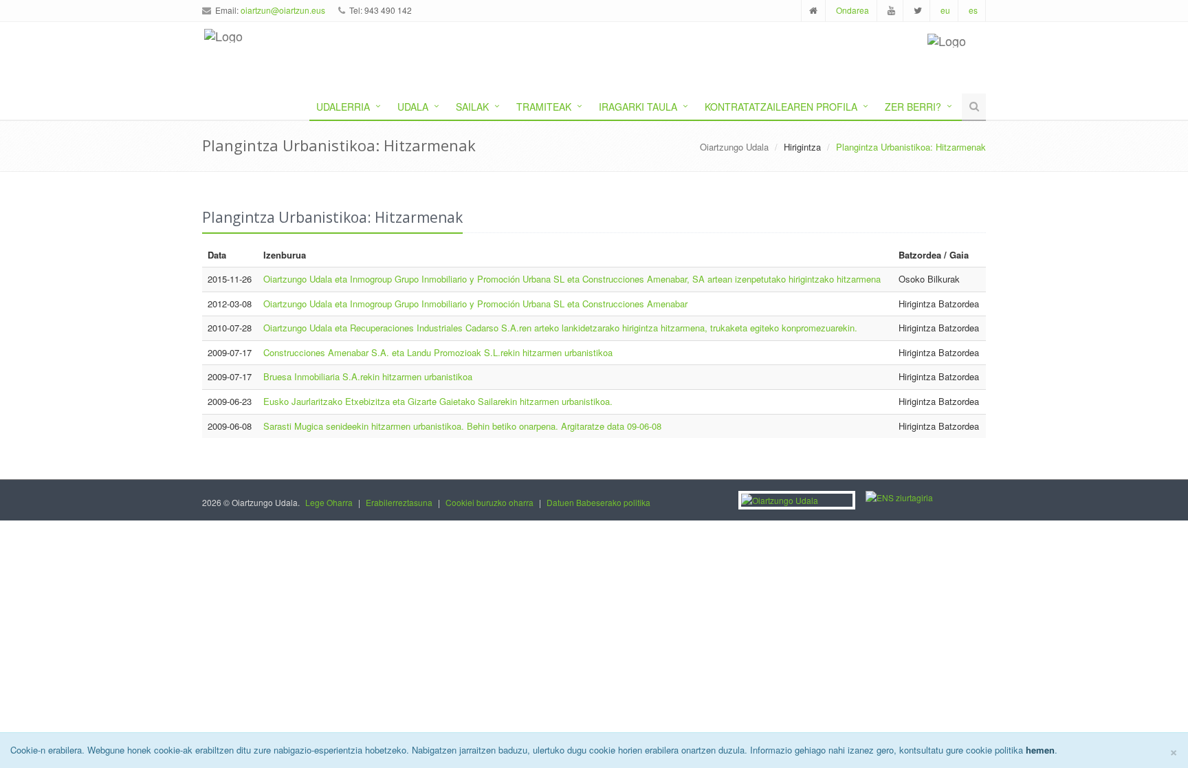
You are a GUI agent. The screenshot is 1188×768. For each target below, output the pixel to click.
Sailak (472, 106)
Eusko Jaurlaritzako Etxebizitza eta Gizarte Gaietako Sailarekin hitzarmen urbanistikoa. (438, 401)
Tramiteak (543, 106)
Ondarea (852, 10)
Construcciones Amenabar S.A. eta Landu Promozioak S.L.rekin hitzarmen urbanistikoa (438, 352)
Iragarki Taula (638, 106)
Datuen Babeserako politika (598, 502)
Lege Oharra (329, 502)
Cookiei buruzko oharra (490, 502)
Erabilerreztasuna (399, 502)
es (973, 10)
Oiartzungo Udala (734, 146)
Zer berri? (913, 106)
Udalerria (343, 106)
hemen (1040, 749)
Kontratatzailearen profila (781, 106)
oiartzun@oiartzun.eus (283, 10)
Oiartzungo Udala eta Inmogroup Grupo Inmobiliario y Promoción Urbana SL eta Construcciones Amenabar (475, 303)
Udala (412, 106)
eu (945, 10)
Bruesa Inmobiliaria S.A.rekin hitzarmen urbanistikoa (367, 376)
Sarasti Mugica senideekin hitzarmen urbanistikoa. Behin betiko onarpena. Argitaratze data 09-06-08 (462, 425)
